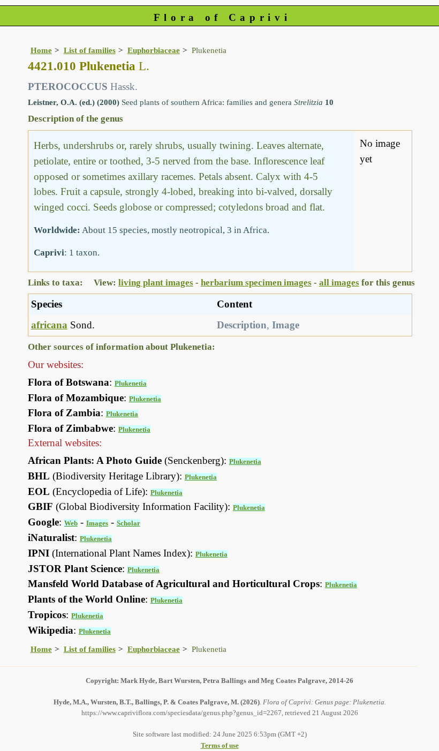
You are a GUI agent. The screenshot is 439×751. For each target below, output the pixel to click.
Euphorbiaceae (153, 50)
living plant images (155, 282)
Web (71, 523)
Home (41, 50)
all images (339, 282)
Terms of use (220, 745)
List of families (90, 50)
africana (49, 325)
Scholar (128, 523)
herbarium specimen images (256, 282)
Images (97, 523)
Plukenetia (131, 383)
